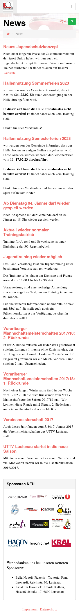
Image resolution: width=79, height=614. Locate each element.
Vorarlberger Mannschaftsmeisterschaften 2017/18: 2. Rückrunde (39, 332)
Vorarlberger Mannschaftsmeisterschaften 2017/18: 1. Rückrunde (39, 378)
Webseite (9, 72)
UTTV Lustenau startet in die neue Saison (35, 448)
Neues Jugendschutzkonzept (30, 47)
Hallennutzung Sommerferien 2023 (36, 83)
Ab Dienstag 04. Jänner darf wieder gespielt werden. (36, 205)
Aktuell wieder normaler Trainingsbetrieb (26, 232)
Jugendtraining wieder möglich (32, 256)
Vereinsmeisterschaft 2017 (28, 419)
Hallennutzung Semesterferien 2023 (37, 138)
